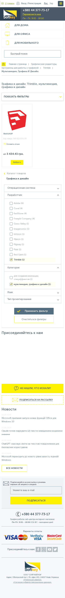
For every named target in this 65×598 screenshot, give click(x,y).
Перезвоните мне (32, 14)
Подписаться (36, 500)
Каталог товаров (16, 173)
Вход (23, 4)
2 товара (9, 4)
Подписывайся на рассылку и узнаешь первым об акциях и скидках (27, 483)
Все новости (14, 468)
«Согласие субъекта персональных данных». (32, 582)
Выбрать (17, 162)
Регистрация (34, 4)
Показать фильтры (16, 97)
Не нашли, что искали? (35, 388)
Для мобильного (26, 43)
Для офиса (22, 34)
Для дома (21, 25)
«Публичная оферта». (32, 580)
